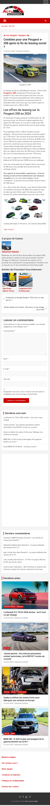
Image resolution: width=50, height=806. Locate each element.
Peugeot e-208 (9, 93)
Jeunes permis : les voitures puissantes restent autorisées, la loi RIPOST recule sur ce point (24, 656)
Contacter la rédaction (11, 775)
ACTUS (11, 26)
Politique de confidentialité (13, 781)
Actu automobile (31, 801)
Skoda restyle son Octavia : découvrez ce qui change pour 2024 (24, 308)
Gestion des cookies (10, 787)
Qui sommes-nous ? (10, 763)
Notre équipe (7, 769)
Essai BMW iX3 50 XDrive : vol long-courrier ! (20, 447)
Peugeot (14, 35)
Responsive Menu (45, 2)
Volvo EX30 (22, 692)
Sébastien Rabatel (23, 51)
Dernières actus (11, 578)
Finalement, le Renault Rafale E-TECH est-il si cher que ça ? (25, 299)
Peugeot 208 (23, 35)
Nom (5, 359)
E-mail (6, 369)
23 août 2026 (8, 703)
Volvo (13, 692)
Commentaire (9, 331)
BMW (13, 733)
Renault (20, 607)
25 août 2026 (8, 618)
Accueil (4, 26)
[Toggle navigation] (5, 20)
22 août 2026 (8, 745)
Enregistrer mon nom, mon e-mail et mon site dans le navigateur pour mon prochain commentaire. (23, 393)
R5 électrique (9, 607)
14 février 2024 (9, 51)
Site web (6, 379)
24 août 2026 (8, 662)
